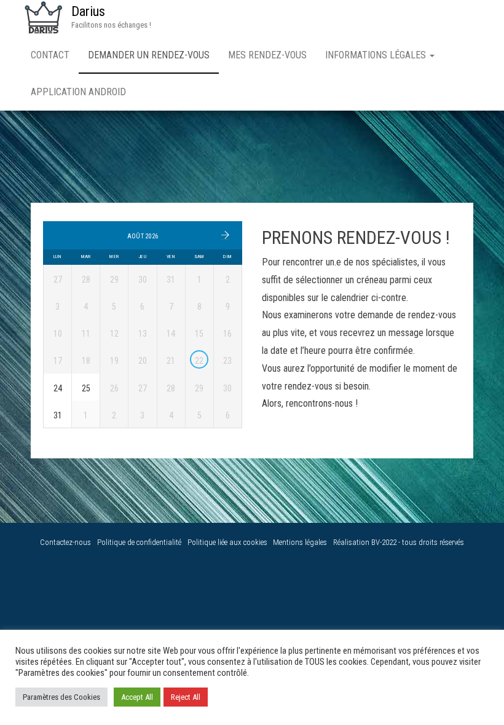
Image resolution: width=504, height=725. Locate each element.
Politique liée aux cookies (227, 542)
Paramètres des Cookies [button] (61, 697)
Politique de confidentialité (139, 542)
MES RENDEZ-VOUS (267, 55)
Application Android (78, 92)
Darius (88, 11)
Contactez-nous (65, 542)
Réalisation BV (356, 542)
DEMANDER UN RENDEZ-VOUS (149, 55)
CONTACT (50, 55)
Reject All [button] (185, 697)
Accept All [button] (137, 697)
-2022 (389, 542)
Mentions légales (300, 542)
